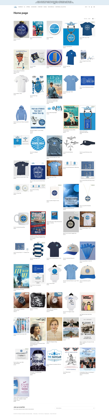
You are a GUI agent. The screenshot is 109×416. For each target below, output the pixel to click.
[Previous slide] (32, 28)
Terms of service (41, 413)
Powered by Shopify (29, 413)
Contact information (53, 413)
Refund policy (35, 413)
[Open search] (89, 7)
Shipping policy (46, 413)
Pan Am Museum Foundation (20, 413)
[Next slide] (44, 28)
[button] (89, 18)
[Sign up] (94, 408)
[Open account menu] (91, 7)
